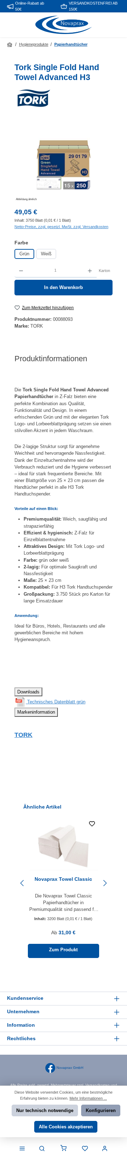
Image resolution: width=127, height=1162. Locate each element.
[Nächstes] (105, 883)
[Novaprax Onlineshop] (10, 44)
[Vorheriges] (22, 883)
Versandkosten (97, 1085)
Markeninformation (36, 712)
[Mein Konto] (104, 1148)
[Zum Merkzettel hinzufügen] (92, 825)
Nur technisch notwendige (44, 1110)
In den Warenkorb (63, 287)
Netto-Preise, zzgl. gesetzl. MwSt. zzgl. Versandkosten (61, 227)
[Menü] (22, 1148)
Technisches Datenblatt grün (55, 701)
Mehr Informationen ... (88, 1098)
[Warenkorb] (63, 1149)
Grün (24, 253)
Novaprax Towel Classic (63, 879)
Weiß (46, 253)
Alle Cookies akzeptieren (66, 1126)
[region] (63, 163)
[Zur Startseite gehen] (63, 25)
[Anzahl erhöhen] (89, 270)
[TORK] (63, 98)
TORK (23, 734)
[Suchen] (42, 1148)
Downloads (28, 692)
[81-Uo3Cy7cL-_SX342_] (63, 163)
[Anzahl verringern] (21, 270)
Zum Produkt (63, 949)
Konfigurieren (101, 1110)
